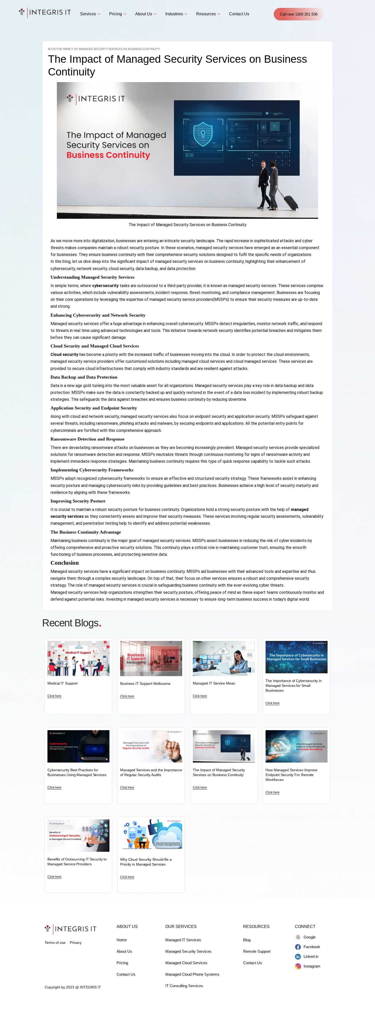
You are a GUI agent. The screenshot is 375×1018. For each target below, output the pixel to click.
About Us (143, 14)
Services (88, 14)
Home (122, 940)
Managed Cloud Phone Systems (192, 974)
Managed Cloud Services (186, 963)
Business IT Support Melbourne (145, 683)
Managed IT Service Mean (214, 683)
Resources (206, 14)
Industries (174, 14)
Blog (247, 940)
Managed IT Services (183, 940)
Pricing (115, 14)
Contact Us (239, 14)
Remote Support (256, 951)
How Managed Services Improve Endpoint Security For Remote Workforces (291, 775)
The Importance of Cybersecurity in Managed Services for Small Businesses (294, 685)
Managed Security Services (188, 951)
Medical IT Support (62, 683)
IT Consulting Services (184, 986)
